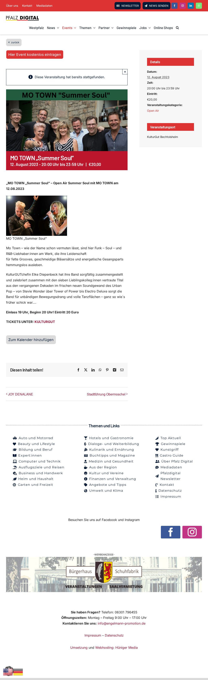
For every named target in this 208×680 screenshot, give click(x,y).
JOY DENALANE (20, 394)
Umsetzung (79, 647)
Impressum (92, 635)
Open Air (153, 110)
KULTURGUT (45, 322)
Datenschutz (114, 635)
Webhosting (104, 647)
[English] (8, 672)
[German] (18, 672)
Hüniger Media (126, 647)
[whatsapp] (199, 6)
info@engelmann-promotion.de (121, 623)
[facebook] (174, 6)
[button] (177, 28)
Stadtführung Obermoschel (106, 394)
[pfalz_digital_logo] (22, 17)
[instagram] (183, 6)
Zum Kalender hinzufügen (31, 340)
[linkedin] (191, 6)
